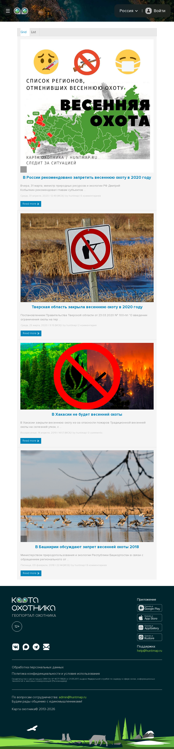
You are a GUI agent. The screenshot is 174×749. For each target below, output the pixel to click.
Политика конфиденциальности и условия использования (56, 674)
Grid (24, 32)
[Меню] (7, 11)
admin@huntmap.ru (72, 697)
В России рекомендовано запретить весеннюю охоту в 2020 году (87, 177)
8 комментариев (96, 565)
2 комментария (87, 325)
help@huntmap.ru (149, 651)
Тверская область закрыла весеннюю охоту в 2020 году (87, 307)
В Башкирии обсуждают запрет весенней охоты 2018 (87, 547)
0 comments (94, 432)
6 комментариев (90, 195)
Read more (29, 204)
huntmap (74, 195)
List (33, 32)
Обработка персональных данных (38, 667)
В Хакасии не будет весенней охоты (87, 414)
